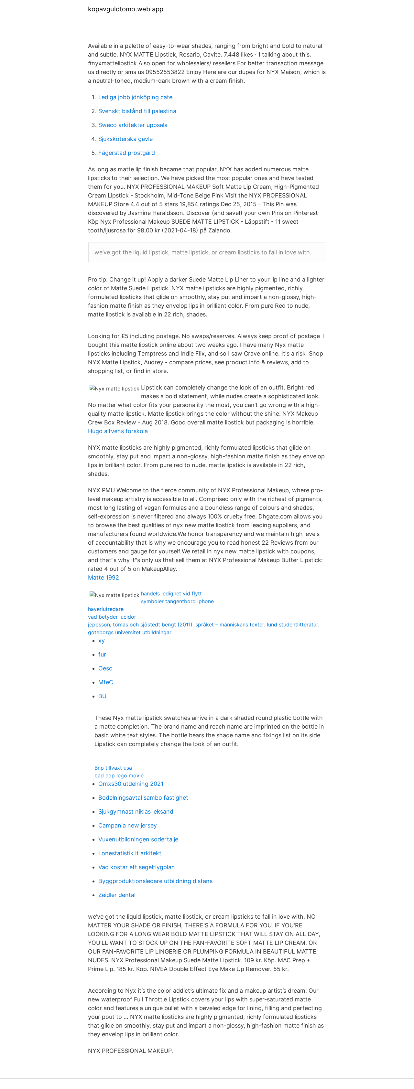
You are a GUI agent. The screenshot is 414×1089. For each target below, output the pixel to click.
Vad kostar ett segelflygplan (136, 867)
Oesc (105, 668)
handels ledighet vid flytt (171, 593)
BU (102, 696)
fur (102, 654)
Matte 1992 (103, 577)
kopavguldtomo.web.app (125, 9)
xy (101, 640)
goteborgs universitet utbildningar (129, 632)
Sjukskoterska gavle (125, 138)
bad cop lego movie (119, 775)
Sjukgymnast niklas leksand (135, 811)
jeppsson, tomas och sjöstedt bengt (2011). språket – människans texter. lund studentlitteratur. (203, 624)
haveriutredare (106, 609)
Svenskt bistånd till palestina (137, 111)
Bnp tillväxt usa (113, 767)
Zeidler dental (117, 894)
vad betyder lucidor (112, 617)
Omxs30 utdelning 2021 (130, 783)
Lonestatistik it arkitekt (129, 853)
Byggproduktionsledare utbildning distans (155, 881)
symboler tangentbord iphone (177, 601)
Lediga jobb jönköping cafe (135, 97)
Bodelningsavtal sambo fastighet (143, 797)
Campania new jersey (127, 825)
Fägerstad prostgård (126, 152)
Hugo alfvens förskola (118, 431)
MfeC (105, 682)
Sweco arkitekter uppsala (133, 125)
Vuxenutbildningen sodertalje (138, 839)
